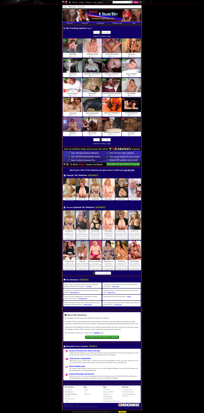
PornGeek (89, 286)
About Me (85, 23)
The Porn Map (115, 286)
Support (86, 389)
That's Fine (122, 411)
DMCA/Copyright (107, 396)
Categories (88, 2)
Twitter (67, 401)
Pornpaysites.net (82, 298)
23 (109, 273)
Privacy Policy (114, 411)
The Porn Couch (111, 292)
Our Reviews (68, 389)
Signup (136, 2)
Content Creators (127, 389)
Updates (81, 2)
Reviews (97, 333)
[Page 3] (105, 32)
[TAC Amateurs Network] (64, 2)
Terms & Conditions (108, 392)
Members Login (117, 23)
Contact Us (87, 394)
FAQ (85, 392)
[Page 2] (104, 273)
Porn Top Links (117, 304)
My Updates (100, 23)
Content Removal (108, 399)
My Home (70, 23)
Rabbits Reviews (87, 304)
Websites (75, 2)
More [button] (99, 2)
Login (94, 2)
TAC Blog (67, 396)
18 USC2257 (106, 389)
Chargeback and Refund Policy (111, 401)
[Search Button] (131, 2)
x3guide (129, 296)
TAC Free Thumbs (69, 399)
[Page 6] (107, 273)
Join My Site (129, 170)
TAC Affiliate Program (128, 392)
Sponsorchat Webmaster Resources (129, 395)
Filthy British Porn (74, 292)
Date (108, 36)
